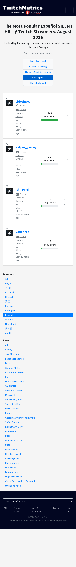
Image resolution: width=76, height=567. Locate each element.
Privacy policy (17, 510)
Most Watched (38, 61)
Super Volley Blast (14, 399)
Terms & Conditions (36, 510)
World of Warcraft (13, 440)
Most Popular (38, 77)
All (6, 278)
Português (10, 310)
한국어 (8, 287)
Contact (57, 508)
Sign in (70, 510)
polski (8, 333)
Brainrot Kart (11, 472)
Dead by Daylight (13, 453)
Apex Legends (12, 458)
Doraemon (10, 467)
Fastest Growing (38, 66)
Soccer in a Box (12, 404)
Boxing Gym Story (14, 426)
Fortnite (9, 413)
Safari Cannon (12, 422)
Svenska (9, 319)
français (9, 305)
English (8, 283)
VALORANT (10, 385)
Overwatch (11, 431)
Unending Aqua (13, 485)
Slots (7, 444)
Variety (8, 349)
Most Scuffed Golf (13, 408)
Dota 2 (8, 363)
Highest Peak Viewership (38, 72)
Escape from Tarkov (15, 372)
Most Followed (38, 82)
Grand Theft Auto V (14, 381)
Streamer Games (13, 390)
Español (9, 314)
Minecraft (10, 395)
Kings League (12, 463)
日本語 (8, 328)
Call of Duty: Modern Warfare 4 (20, 481)
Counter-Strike (12, 367)
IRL (6, 376)
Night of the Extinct (14, 476)
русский (9, 292)
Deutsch (9, 296)
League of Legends (14, 358)
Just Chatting (12, 354)
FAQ (5, 508)
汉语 (7, 301)
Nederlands (11, 324)
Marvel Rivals (11, 449)
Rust (7, 435)
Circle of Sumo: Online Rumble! (20, 417)
